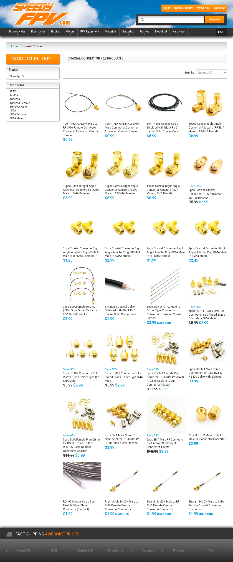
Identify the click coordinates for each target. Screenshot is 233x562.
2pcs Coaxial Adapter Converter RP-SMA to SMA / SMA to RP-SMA (206, 193)
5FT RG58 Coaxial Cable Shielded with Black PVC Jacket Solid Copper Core (120, 310)
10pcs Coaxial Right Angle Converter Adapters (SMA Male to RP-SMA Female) (121, 189)
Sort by (189, 72)
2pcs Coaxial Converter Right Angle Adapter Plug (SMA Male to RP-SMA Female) (166, 252)
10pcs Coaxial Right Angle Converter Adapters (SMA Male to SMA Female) (163, 189)
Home (14, 46)
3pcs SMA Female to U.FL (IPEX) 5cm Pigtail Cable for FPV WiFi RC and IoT (80, 310)
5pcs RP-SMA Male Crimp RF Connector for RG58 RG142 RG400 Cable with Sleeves (206, 373)
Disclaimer (116, 550)
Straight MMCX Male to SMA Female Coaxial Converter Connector (206, 505)
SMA (13, 110)
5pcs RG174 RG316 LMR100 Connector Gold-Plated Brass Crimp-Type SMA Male (207, 314)
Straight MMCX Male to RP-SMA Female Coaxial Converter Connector (163, 505)
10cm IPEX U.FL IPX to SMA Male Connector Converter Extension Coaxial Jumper (122, 127)
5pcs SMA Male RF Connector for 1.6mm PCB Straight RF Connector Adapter (165, 443)
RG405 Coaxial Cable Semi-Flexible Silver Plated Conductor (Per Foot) (80, 505)
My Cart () (203, 8)
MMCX (15, 95)
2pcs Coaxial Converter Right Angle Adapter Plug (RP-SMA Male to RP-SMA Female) (81, 252)
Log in (166, 8)
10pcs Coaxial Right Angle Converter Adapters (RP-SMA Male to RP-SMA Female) (206, 127)
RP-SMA (15, 99)
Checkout (219, 8)
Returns (148, 550)
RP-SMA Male (19, 106)
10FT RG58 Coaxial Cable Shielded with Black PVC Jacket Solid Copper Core (162, 127)
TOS (210, 550)
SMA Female (18, 114)
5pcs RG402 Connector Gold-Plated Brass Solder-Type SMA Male (124, 377)
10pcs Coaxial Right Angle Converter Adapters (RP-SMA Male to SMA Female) (81, 189)
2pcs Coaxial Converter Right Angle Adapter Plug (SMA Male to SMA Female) (208, 252)
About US (22, 550)
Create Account (183, 8)
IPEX (13, 91)
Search (214, 19)
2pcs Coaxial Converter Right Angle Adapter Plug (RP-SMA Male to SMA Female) (123, 252)
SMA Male (17, 118)
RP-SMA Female (20, 103)
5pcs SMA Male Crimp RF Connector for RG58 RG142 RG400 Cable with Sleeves (122, 439)
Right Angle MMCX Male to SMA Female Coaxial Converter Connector (121, 505)
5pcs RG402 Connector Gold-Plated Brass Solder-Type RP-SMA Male (81, 377)
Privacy (179, 550)
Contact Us (85, 550)
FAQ (54, 550)
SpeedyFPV (17, 76)
